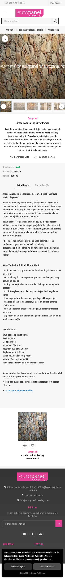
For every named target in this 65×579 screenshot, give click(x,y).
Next (61, 106)
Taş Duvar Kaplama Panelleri (19, 390)
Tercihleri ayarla (18, 566)
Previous (3, 106)
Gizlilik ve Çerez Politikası (33, 573)
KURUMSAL (8, 544)
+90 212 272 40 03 (16, 3)
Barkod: (6, 176)
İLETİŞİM (38, 544)
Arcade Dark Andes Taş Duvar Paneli (32, 457)
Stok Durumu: (9, 167)
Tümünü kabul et (47, 566)
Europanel (33, 451)
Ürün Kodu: (7, 171)
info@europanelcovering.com (34, 500)
